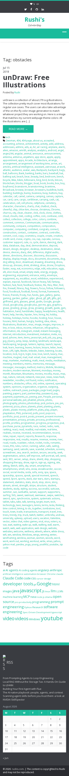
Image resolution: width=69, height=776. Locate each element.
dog (62, 258)
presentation (10, 419)
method (31, 367)
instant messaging (50, 331)
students (7, 488)
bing (38, 180)
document (40, 258)
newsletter (8, 380)
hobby (53, 314)
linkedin (33, 350)
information (9, 331)
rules (17, 446)
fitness (20, 288)
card (9, 199)
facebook (26, 281)
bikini (20, 180)
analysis (31, 150)
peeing (33, 396)
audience (17, 170)
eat (18, 268)
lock (15, 354)
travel (53, 511)
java (16, 590)
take (18, 501)
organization (29, 386)
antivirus (17, 157)
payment (7, 396)
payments (19, 396)
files (49, 285)
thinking (60, 505)
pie (57, 403)
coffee (36, 216)
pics (16, 602)
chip (15, 209)
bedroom (50, 176)
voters (54, 521)
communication (50, 222)
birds (51, 180)
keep (25, 341)
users (36, 518)
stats (28, 482)
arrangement (10, 163)
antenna (7, 157)
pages (56, 390)
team (46, 501)
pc (26, 396)
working (24, 541)
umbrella (50, 515)
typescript (56, 612)
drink (26, 265)
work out (14, 541)
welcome (18, 531)
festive (38, 285)
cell (18, 203)
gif (44, 298)
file (44, 285)
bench (60, 176)
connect (54, 229)
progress (41, 423)
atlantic (7, 170)
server (17, 459)
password (47, 393)
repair (12, 436)
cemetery (51, 203)
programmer (28, 423)
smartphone (43, 465)
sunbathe (23, 492)
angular (19, 153)
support (42, 492)
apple (50, 157)
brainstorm (21, 186)
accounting (9, 143)
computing (20, 229)
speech (54, 475)
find (61, 285)
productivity (25, 602)
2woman (10, 140)
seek (59, 452)
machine (7, 357)
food (5, 291)
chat (37, 206)
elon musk (12, 272)
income (27, 327)
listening (49, 350)
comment (8, 222)
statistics (19, 482)
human (21, 321)
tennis (37, 505)
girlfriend (8, 301)
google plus (30, 304)
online (41, 383)
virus (46, 521)
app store (40, 157)
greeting (14, 308)
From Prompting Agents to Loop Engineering (28, 678)
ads (27, 147)
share (32, 459)
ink (18, 331)
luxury (53, 354)
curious (56, 239)
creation (57, 235)
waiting (17, 524)
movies (39, 373)
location (7, 354)
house (57, 318)
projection (53, 423)
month (6, 373)
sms (27, 469)
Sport (14, 478)
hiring (42, 314)
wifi (5, 534)
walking (42, 524)
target (39, 501)
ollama (48, 597)
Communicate (32, 222)
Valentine (55, 518)
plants (57, 406)
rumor (24, 446)
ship (46, 459)
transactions (30, 511)
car (4, 199)
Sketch (14, 465)
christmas (44, 209)
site (58, 462)
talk (24, 501)
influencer (38, 327)
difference (38, 252)
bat (61, 173)
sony (40, 472)
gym (63, 308)
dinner (6, 255)
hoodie (34, 318)
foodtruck (14, 291)
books (50, 183)
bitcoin (58, 180)
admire (19, 147)
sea (19, 452)
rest (18, 439)
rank (56, 426)
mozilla (48, 373)
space (52, 472)
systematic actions (50, 498)
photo (48, 400)
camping (40, 196)
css (33, 239)
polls (35, 413)
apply (57, 157)
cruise (19, 239)
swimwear (40, 495)
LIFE (11, 350)
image (38, 324)
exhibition (43, 278)
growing (39, 308)
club (21, 216)
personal (57, 396)
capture (59, 196)
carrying (43, 199)
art (60, 163)
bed (41, 176)
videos (21, 618)
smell (21, 469)
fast (14, 285)
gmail (32, 301)
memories (38, 363)
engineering (9, 275)
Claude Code (13, 578)
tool (58, 508)
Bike (14, 180)
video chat (16, 521)
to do (28, 508)
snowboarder (45, 469)
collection (16, 219)
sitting (6, 465)
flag (27, 288)
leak (5, 347)
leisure (45, 347)
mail (25, 357)
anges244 (8, 153)
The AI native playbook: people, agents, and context (33, 692)
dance (42, 242)
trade (20, 511)
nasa (33, 597)
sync (13, 498)
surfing (6, 495)
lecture (37, 347)
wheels (38, 531)
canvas (49, 196)
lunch (46, 354)
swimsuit (29, 495)
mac (60, 354)
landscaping (9, 344)
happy (38, 311)
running (34, 446)
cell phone (27, 203)
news (49, 377)
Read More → (18, 129)
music (56, 373)
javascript (36, 337)
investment (33, 334)
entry (43, 275)
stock (35, 482)
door (18, 262)
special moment (40, 475)
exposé (16, 281)
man (43, 357)
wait (10, 524)
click (35, 212)
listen (41, 350)
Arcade (29, 160)
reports (29, 436)
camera (30, 196)
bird (44, 180)
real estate (40, 429)
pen (40, 396)
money (56, 370)
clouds (13, 216)
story (54, 482)
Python (28, 607)
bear (27, 176)
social (6, 472)
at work (61, 166)
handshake (28, 311)
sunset (32, 492)
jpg (4, 341)
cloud (6, 216)
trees (5, 515)
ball (5, 173)
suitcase (54, 488)
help (12, 314)
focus (42, 288)
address (58, 143)
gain (41, 295)
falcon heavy (39, 281)
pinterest (8, 406)
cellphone (39, 203)
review (52, 439)
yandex (20, 544)
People (47, 396)
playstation (9, 413)
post (16, 416)
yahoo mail (9, 544)
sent (5, 459)
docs (31, 258)
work (5, 541)
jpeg (59, 337)
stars (46, 478)
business (36, 193)
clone (49, 212)
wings (36, 534)
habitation (8, 311)
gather (24, 298)
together (37, 508)
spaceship (8, 475)
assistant (39, 166)
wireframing (9, 538)
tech (8, 137)
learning (19, 347)
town (13, 511)
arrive (54, 163)
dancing (51, 242)
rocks (46, 442)
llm (53, 591)
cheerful (7, 209)
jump (18, 341)
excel (33, 278)
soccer (57, 469)
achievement (32, 143)
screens (60, 449)
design (14, 249)
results (25, 439)
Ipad (5, 337)
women (40, 538)
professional (53, 419)
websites (7, 531)
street (15, 485)
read (21, 429)
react (15, 429)
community (9, 226)
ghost (39, 298)
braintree (50, 186)
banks (38, 173)
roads (12, 442)
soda (28, 472)
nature (11, 377)
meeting (7, 363)
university (8, 518)
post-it (23, 416)
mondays (47, 370)
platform (32, 409)
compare (21, 226)
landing (33, 341)
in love (11, 327)
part (24, 393)
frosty (23, 295)
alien (5, 150)
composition (48, 226)
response (51, 436)
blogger (28, 183)
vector (6, 521)
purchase (8, 426)
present (39, 416)
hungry (30, 321)
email (22, 272)
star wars (38, 478)
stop (41, 482)
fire (5, 288)
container (32, 232)
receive (16, 432)
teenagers (27, 505)
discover (28, 255)
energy (44, 272)
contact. (22, 232)
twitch (32, 515)
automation (30, 574)
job (49, 337)
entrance (34, 275)
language (22, 344)
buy (60, 193)
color (35, 219)
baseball (53, 173)
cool (14, 235)
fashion (7, 285)
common (19, 222)
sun (15, 492)
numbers (8, 383)
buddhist (51, 189)
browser (29, 189)
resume (34, 439)
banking (29, 173)
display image (19, 258)
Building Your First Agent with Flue (22, 689)
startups (55, 478)
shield (40, 459)
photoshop (33, 403)
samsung (8, 449)
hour (50, 318)
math (35, 360)
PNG (18, 413)
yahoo (56, 541)
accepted (49, 140)
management (54, 357)
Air (34, 147)
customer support (13, 242)
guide (57, 308)
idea (46, 321)
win (9, 534)
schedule (50, 449)
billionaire (29, 180)
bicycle (6, 180)
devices (15, 252)
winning (44, 534)
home (25, 318)
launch (49, 344)
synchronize (23, 498)
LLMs (59, 591)
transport (43, 511)
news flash (58, 377)
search (25, 452)
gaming (7, 298)
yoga (27, 544)
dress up (7, 265)
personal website (12, 400)
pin (61, 403)
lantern (32, 344)
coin (43, 216)
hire (35, 314)
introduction (19, 334)
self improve (33, 455)
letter (53, 347)
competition (33, 226)
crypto (27, 239)
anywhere (28, 157)
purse (17, 426)
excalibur (25, 278)
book (43, 183)
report (20, 436)
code (27, 578)
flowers (34, 288)
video (8, 618)
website (52, 528)
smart (33, 465)
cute (26, 242)
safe (48, 446)
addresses (8, 147)
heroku (19, 314)
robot (31, 442)
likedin (23, 350)
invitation (45, 334)
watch (6, 528)
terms (45, 505)
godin (39, 301)
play (47, 409)
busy (45, 193)
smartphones (10, 469)
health (61, 311)
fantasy (56, 281)
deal (28, 245)
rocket (38, 442)
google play (16, 304)
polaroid (27, 413)
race (35, 426)
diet (29, 252)
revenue (43, 439)
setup (25, 459)
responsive (9, 439)
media (48, 360)
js (43, 591)
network (29, 377)
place (24, 406)
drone (50, 265)
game (57, 295)
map (5, 360)
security (52, 452)
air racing (42, 147)
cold (60, 216)
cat (57, 199)
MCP (26, 597)
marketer (14, 360)
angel (61, 150)
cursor (40, 578)
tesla (51, 505)
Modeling (59, 367)
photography (10, 403)
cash (51, 199)
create (48, 235)
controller (54, 232)
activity (44, 143)
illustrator (22, 324)
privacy (22, 419)
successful (43, 488)
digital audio (51, 252)
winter (53, 534)
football (25, 291)
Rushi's (35, 19)
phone (40, 400)
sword (6, 498)
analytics (42, 150)
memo (28, 363)
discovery (39, 255)
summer (7, 492)
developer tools (18, 584)
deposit (53, 245)
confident (33, 229)
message (50, 363)
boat (36, 183)
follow (49, 288)
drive (43, 265)
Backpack (41, 170)
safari (42, 446)
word (57, 538)
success (33, 488)
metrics (41, 367)
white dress (57, 531)
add (51, 143)
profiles (15, 423)
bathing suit (9, 176)
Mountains (28, 373)
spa (46, 472)
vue (5, 524)
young (35, 544)
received (26, 432)
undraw (60, 515)
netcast (20, 377)
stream (7, 485)
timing (20, 508)
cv (31, 242)
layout (57, 344)
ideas (53, 321)
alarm (61, 147)
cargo (23, 199)
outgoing (53, 386)
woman (31, 538)
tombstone (49, 508)
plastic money (18, 409)
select (22, 455)
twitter (40, 515)
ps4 (62, 423)
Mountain (16, 373)
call (15, 196)
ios (59, 334)
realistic (7, 432)
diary (23, 252)
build (60, 189)
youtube (53, 544)
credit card (9, 239)
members (18, 363)
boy (62, 183)
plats (41, 409)
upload (28, 518)
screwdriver (9, 452)
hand (18, 311)
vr (60, 521)
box (57, 183)
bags (62, 170)
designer (24, 249)
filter (55, 285)
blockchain (9, 183)
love (40, 354)
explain (7, 281)
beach (20, 176)
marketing (25, 360)
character (8, 206)
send (63, 455)
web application (25, 528)
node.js (40, 597)
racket (42, 426)
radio (50, 426)
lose (34, 354)
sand (16, 449)
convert (7, 235)
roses (6, 446)
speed (6, 478)
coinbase (52, 216)
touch (6, 511)
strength (23, 485)
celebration (9, 203)
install (36, 331)
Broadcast (8, 189)
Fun (29, 295)
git (35, 584)
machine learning (13, 597)
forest (34, 291)
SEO (11, 459)
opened (49, 383)
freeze (6, 295)
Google (48, 301)
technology (9, 505)
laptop (40, 344)
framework (53, 291)
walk (34, 524)
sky (26, 465)
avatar (26, 170)
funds (35, 295)
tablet (6, 501)
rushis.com (18, 769)
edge (37, 268)
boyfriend (8, 186)
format (42, 291)
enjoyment (22, 275)
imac (31, 324)
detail (57, 249)
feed (19, 285)
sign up (42, 462)
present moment (54, 416)
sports (21, 478)
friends (15, 295)
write (42, 541)
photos (22, 403)
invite (54, 334)
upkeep (18, 518)
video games (30, 521)
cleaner (28, 212)
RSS (12, 446)
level (59, 347)
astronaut (50, 166)
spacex (19, 475)
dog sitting (8, 262)
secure (43, 452)
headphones (50, 311)
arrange (52, 160)
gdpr (32, 298)
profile (6, 423)
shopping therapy (12, 462)
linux (47, 591)
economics (27, 268)
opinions (16, 386)
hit (47, 314)
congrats (44, 229)
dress (59, 262)
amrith (22, 150)
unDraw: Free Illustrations (26, 81)
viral (41, 521)
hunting (39, 321)
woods (49, 538)
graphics (57, 304)
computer (8, 229)
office (28, 383)
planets (32, 406)
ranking (7, 429)
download (27, 262)
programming (41, 602)
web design (41, 528)
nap (5, 377)
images (46, 324)
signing (51, 462)
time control (9, 508)
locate (58, 350)
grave (6, 308)
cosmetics (30, 235)
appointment (10, 160)
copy (21, 235)
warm (56, 524)
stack (29, 478)
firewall (12, 288)
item (20, 337)
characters (20, 206)
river (60, 439)
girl (59, 298)
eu (17, 278)
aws (33, 170)
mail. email (34, 357)
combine (51, 219)
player (53, 409)
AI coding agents (28, 570)
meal (41, 360)
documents (53, 258)
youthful (43, 544)
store (48, 482)
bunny (27, 193)
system (35, 498)
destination (46, 249)
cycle (35, 242)
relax (5, 436)
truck (25, 515)
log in (21, 354)
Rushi (17, 92)
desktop (34, 249)
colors (42, 219)
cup (38, 239)
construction (9, 232)
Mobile (49, 367)
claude (59, 574)
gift (48, 298)
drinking (34, 265)
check (53, 206)
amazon (13, 150)
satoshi (24, 449)
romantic (55, 442)
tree (59, 511)
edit (43, 268)
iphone (13, 337)
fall (49, 281)
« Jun (5, 758)
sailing (55, 446)
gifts (54, 298)
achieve (20, 143)
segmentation (10, 455)
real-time (52, 429)
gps (49, 304)
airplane (52, 147)
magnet (17, 357)
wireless (21, 538)
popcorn (50, 413)
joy (54, 337)
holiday (7, 318)
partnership (34, 393)
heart (6, 314)
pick (43, 403)
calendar (7, 196)
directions (16, 255)
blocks (19, 183)
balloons (13, 173)
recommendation (41, 432)
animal (27, 153)
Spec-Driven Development (37, 612)
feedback (28, 285)
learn (11, 347)
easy (13, 268)
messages (20, 367)
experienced (56, 278)
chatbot (45, 206)
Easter (6, 268)
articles (7, 166)
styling (24, 488)
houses (7, 321)
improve (56, 324)
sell (57, 455)
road (5, 442)
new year (40, 377)
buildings (18, 193)
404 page (27, 140)
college (27, 219)
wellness (29, 531)
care (16, 199)
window (16, 534)
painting (7, 393)
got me (42, 304)
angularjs (43, 570)
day (23, 245)
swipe (50, 495)
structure (42, 485)
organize (42, 386)
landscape (55, 341)
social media (17, 472)
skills (21, 465)
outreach (16, 390)
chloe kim (24, 209)
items (27, 337)
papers (17, 393)
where (47, 531)
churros (7, 212)
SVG (14, 495)
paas (25, 390)
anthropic (56, 570)
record (56, 432)
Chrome (55, 209)
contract (43, 232)
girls (16, 301)
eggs (61, 268)
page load (46, 390)
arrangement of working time (34, 163)
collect (6, 219)
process (40, 419)
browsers (40, 189)
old (34, 383)
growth (49, 308)
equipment (9, 278)
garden (16, 298)
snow (34, 469)
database (14, 245)
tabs (12, 501)
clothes (57, 212)
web (12, 528)
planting (48, 406)
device (6, 252)
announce (37, 153)
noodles (19, 380)
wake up (26, 524)
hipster (28, 314)
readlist (29, 429)
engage (53, 272)
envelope (52, 275)
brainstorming (36, 186)
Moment (35, 370)
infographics (51, 327)
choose (34, 209)
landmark (43, 341)
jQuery (11, 341)
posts (31, 416)
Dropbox (60, 265)
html (14, 321)
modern (7, 370)
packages (34, 390)
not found (30, 380)
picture (50, 403)
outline (6, 390)
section (34, 452)
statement (8, 482)
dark (59, 242)
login (28, 354)
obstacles (19, 383)
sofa (34, 472)
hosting (43, 318)
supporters (54, 492)
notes (40, 380)
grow (31, 308)
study (16, 488)
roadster (22, 442)
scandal (39, 449)
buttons (53, 193)
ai (31, 147)
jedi (45, 337)
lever (5, 350)
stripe (32, 485)
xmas (49, 541)
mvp (62, 373)
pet (24, 400)
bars (45, 173)
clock (42, 212)
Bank (21, 173)
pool (41, 413)
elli (4, 272)
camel (21, 196)
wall (50, 524)
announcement (52, 153)
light (17, 350)
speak (27, 475)
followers (59, 288)
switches (59, 495)
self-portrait (47, 455)
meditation (59, 360)
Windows (27, 534)
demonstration (40, 245)
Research (40, 436)
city (14, 212)
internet (7, 334)
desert (6, 249)
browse (19, 189)
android (52, 150)
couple (40, 235)
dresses (18, 265)
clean (20, 212)
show (26, 462)
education (52, 268)
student (52, 485)
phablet (32, 400)
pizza (17, 406)
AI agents (12, 570)
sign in (33, 462)
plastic (6, 409)
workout (34, 541)
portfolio (8, 416)
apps (21, 160)
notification (51, 380)
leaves (28, 347)
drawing (38, 262)
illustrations (9, 324)
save (31, 449)
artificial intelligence (22, 166)
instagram (26, 331)
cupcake (46, 239)
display (7, 258)
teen (18, 505)
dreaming (49, 262)
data (5, 245)
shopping (55, 459)
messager (8, 367)
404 (18, 140)
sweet (20, 495)
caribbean (32, 199)
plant (40, 406)
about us (38, 140)
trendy (13, 515)
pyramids (27, 426)
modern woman (21, 370)
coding (28, 216)
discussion (51, 255)
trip (20, 515)
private (31, 419)
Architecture (40, 160)
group (23, 308)
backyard (53, 170)
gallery (49, 295)
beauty (34, 176)
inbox (19, 327)
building (7, 193)
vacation (44, 518)
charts (30, 206)
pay (56, 393)
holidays (16, 318)
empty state (32, 272)
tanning (31, 501)
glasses (24, 301)
